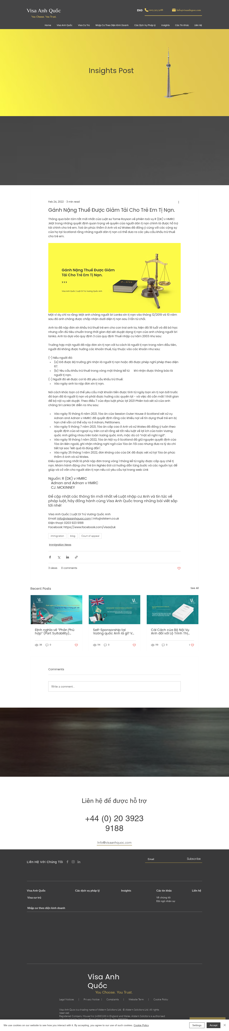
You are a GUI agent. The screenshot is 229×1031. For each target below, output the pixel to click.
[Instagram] (73, 862)
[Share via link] (76, 557)
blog (72, 535)
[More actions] (178, 202)
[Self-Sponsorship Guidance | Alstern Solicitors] (114, 609)
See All (195, 588)
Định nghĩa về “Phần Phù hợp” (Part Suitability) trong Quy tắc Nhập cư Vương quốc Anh (54, 631)
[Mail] (174, 10)
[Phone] (146, 10)
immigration (57, 535)
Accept (213, 1025)
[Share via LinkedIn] (67, 557)
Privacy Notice (91, 999)
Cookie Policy (161, 999)
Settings (196, 1025)
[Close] (225, 1025)
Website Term (136, 999)
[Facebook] (67, 862)
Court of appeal (90, 535)
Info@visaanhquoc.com (114, 842)
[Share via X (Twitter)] (58, 557)
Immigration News (60, 545)
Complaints (112, 999)
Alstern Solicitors (107, 1009)
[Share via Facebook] (50, 557)
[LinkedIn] (79, 862)
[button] (182, 25)
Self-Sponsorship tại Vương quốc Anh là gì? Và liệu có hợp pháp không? (113, 631)
